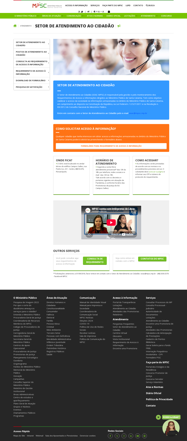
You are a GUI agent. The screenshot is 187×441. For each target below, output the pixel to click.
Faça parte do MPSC (112, 5)
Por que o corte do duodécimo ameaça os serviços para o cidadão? (25, 308)
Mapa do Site (19, 436)
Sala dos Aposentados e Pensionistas (61, 436)
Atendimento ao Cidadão (124, 308)
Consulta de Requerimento (94, 260)
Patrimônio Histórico (56, 348)
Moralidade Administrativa (59, 339)
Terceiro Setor (53, 333)
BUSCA (151, 5)
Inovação (17, 376)
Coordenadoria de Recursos (26, 320)
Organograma (20, 363)
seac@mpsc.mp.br (138, 113)
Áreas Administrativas (23, 394)
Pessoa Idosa (53, 323)
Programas (18, 415)
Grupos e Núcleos (21, 406)
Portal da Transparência (124, 302)
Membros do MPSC (22, 323)
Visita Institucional (121, 339)
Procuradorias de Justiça (24, 351)
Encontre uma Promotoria (125, 348)
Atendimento (26, 26)
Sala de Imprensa (88, 336)
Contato (138, 5)
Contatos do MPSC (152, 258)
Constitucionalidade (56, 308)
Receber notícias (87, 333)
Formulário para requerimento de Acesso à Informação (111, 146)
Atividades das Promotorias (126, 311)
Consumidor (52, 311)
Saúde (49, 354)
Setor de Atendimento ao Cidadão (74, 26)
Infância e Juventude (56, 342)
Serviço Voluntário (154, 382)
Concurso (166, 15)
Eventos (17, 409)
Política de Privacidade (159, 399)
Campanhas (18, 379)
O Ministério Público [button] (26, 15)
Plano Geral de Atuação (24, 403)
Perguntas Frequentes (123, 323)
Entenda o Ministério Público (26, 314)
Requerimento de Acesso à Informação (31, 72)
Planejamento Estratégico (25, 357)
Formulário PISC (153, 357)
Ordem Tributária (55, 345)
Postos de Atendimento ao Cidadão (31, 53)
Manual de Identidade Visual (93, 302)
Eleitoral (50, 317)
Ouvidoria (17, 360)
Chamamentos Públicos (24, 412)
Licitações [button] (130, 15)
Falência (50, 314)
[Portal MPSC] (48, 5)
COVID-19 (84, 323)
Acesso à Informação (76, 5)
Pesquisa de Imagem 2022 (26, 302)
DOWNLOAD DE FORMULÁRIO (30, 80)
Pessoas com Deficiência (58, 336)
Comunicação (88, 297)
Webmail (39, 436)
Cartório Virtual (120, 333)
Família (50, 320)
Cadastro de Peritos (155, 339)
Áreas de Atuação (57, 297)
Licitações (117, 305)
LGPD (128, 5)
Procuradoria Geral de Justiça (27, 317)
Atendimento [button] (148, 15)
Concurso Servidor (154, 379)
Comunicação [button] (74, 15)
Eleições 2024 (86, 320)
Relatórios (118, 314)
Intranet (30, 436)
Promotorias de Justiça (24, 354)
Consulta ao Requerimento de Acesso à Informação (31, 63)
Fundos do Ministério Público (26, 366)
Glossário (117, 336)
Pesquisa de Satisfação (29, 87)
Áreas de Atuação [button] (51, 15)
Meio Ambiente (54, 329)
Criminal (50, 326)
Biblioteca (150, 342)
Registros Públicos (55, 351)
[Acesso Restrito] (109, 12)
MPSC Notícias (86, 317)
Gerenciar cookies (88, 436)
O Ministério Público (25, 297)
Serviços (95, 5)
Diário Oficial (113, 15)
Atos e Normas (95, 15)
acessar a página (156, 171)
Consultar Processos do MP (159, 302)
